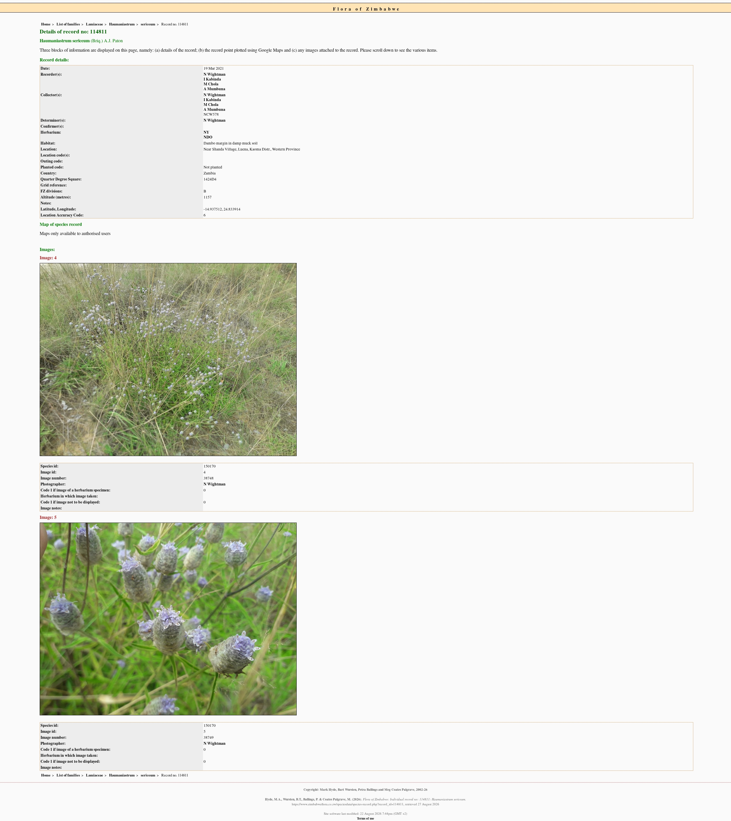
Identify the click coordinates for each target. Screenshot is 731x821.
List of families (68, 24)
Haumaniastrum (122, 24)
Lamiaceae (94, 24)
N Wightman (215, 74)
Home (46, 24)
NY (206, 132)
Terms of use (365, 818)
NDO (208, 137)
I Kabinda (212, 79)
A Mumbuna (214, 89)
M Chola (211, 84)
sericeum (148, 24)
